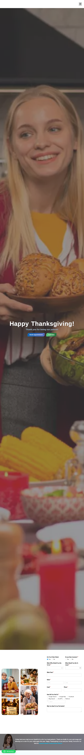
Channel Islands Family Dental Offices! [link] (50, 743)
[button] (9, 751)
